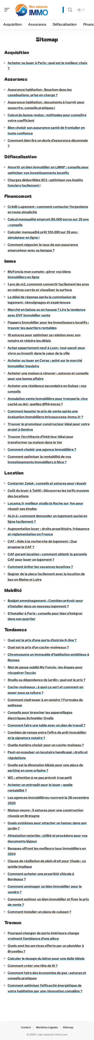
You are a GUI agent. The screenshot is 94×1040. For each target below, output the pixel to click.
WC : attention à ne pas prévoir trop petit (40, 777)
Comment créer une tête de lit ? (32, 966)
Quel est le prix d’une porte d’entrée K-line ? (42, 640)
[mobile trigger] (8, 10)
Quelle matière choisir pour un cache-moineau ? (46, 745)
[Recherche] (70, 10)
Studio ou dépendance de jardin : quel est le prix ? (46, 680)
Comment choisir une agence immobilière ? (42, 449)
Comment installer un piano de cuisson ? (39, 912)
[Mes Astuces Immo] (31, 10)
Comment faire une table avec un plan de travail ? (46, 725)
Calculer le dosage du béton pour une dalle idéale (46, 958)
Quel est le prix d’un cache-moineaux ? (38, 647)
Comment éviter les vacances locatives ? (40, 567)
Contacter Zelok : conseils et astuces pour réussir (47, 483)
